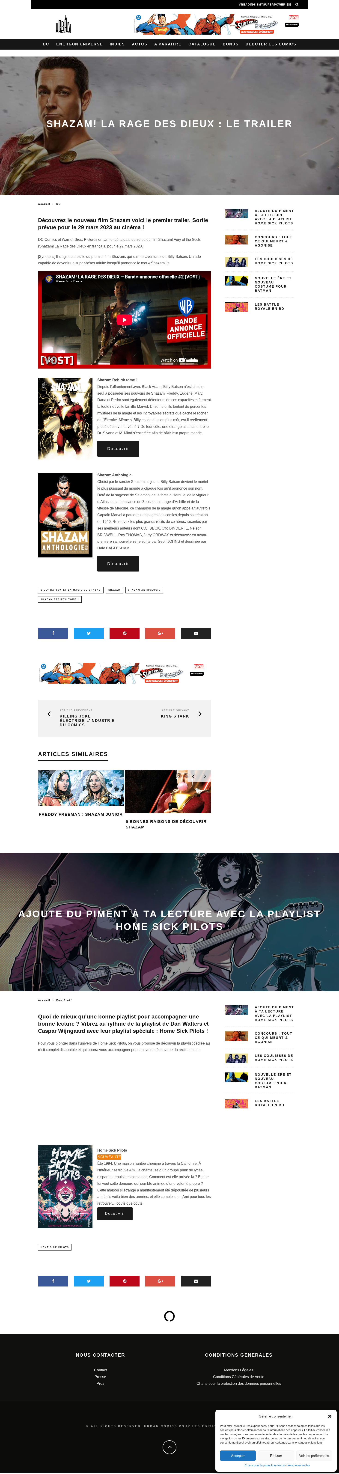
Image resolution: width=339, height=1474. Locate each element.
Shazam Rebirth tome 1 (60, 599)
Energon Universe (79, 44)
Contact (100, 1370)
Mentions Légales (238, 1370)
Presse (100, 1377)
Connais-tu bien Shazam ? (71, 814)
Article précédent (76, 710)
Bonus (231, 44)
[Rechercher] (297, 4)
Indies (117, 44)
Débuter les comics (271, 44)
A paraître (167, 44)
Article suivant (175, 710)
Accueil (44, 203)
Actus (139, 44)
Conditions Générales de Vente (238, 1377)
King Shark (175, 716)
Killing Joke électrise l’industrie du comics (87, 720)
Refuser (276, 1456)
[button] (329, 1416)
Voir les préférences (314, 1456)
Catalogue (202, 44)
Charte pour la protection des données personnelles (277, 1465)
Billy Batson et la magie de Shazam (71, 590)
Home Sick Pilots (55, 1247)
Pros (100, 1383)
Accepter (238, 1456)
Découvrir (118, 448)
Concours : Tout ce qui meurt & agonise (273, 241)
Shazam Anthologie (144, 590)
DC (46, 44)
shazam (114, 590)
